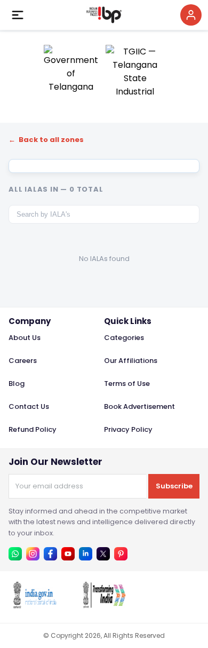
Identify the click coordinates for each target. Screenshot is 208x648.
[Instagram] (32, 553)
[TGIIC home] (135, 70)
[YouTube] (68, 553)
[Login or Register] (191, 15)
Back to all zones (46, 140)
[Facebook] (50, 553)
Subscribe (174, 486)
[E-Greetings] (173, 605)
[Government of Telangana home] (71, 70)
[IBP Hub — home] (104, 15)
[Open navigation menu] (17, 15)
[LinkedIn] (85, 553)
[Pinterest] (120, 553)
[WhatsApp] (15, 553)
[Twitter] (103, 553)
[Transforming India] (104, 605)
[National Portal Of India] (34, 605)
